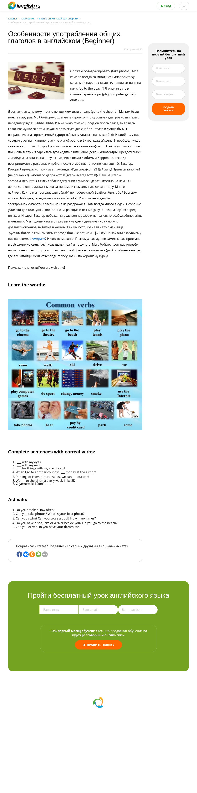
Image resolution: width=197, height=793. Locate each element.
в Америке (37, 239)
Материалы (28, 18)
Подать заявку (168, 109)
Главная (13, 18)
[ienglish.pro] (24, 6)
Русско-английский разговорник (58, 18)
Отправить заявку (98, 645)
